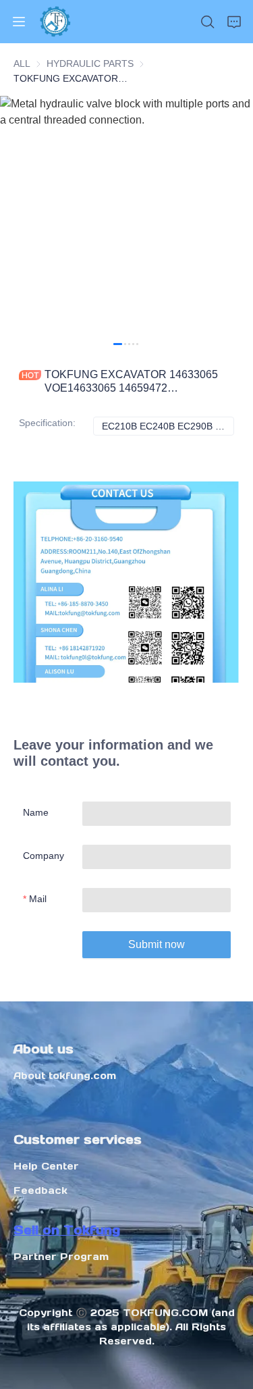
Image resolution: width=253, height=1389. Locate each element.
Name (36, 812)
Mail (38, 898)
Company (43, 855)
